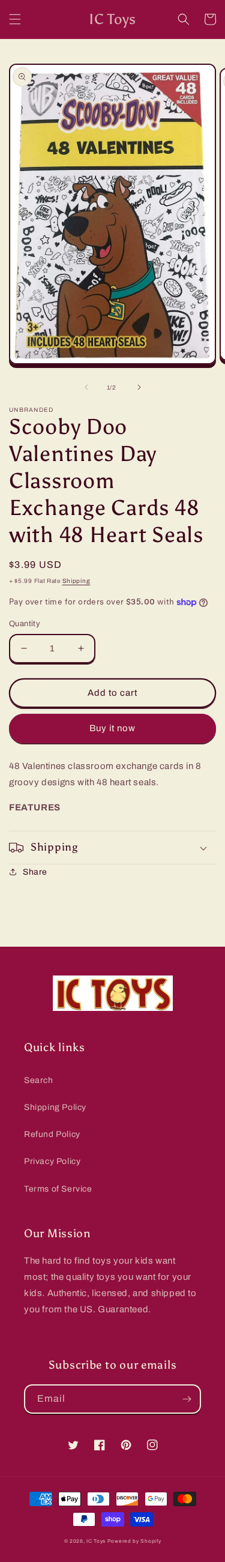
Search (38, 1080)
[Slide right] (139, 387)
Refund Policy (52, 1134)
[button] (15, 19)
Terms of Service (58, 1188)
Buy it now (112, 728)
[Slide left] (86, 387)
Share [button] (35, 871)
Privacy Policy (52, 1161)
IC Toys (96, 1541)
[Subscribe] (186, 1399)
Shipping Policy (55, 1107)
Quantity (24, 624)
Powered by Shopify (134, 1541)
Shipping (76, 580)
